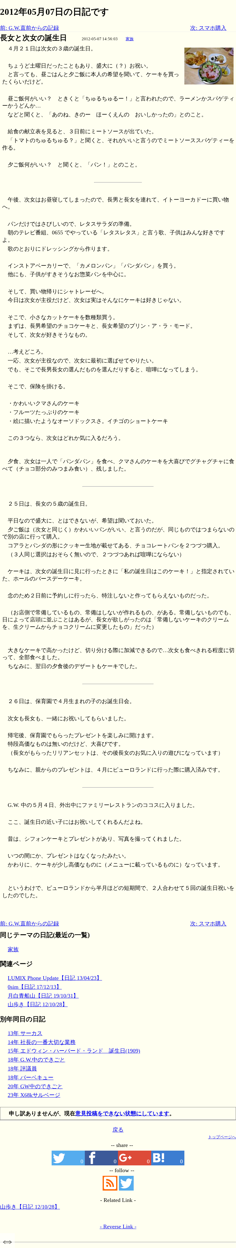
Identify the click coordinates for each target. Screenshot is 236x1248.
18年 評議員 (22, 1069)
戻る (118, 1130)
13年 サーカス (25, 1033)
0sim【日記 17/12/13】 (35, 987)
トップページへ (222, 1137)
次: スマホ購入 (208, 28)
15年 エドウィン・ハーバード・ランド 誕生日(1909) (74, 1051)
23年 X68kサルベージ (34, 1095)
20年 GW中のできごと (35, 1086)
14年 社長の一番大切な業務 (42, 1042)
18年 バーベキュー (30, 1077)
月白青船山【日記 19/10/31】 (43, 996)
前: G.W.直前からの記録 (29, 28)
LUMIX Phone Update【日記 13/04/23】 (55, 978)
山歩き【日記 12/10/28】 (38, 1004)
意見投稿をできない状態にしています (122, 1113)
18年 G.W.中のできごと (36, 1060)
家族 (130, 39)
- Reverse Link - (118, 1226)
